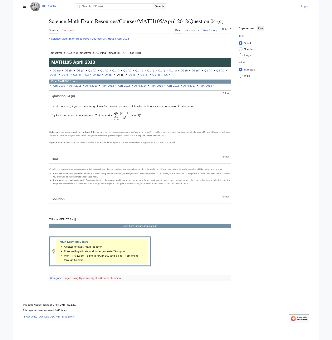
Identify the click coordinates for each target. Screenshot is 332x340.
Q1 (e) (104, 70)
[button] (25, 6)
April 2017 (189, 85)
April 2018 (123, 38)
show (225, 156)
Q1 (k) (173, 70)
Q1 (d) (92, 70)
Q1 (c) (80, 70)
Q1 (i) (150, 70)
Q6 (166, 74)
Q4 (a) (97, 74)
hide (260, 28)
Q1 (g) (127, 70)
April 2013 (124, 85)
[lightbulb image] (54, 251)
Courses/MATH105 (103, 38)
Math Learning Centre (74, 241)
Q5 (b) (144, 74)
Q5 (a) (132, 74)
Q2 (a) (220, 70)
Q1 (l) (184, 70)
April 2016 (173, 85)
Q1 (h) (139, 70)
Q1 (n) (208, 70)
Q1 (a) (57, 70)
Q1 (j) (161, 70)
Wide (247, 75)
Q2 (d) (77, 74)
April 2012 (108, 85)
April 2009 (59, 85)
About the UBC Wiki (49, 316)
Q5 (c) (156, 74)
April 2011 (75, 85)
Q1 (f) (115, 70)
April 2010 (91, 85)
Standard (249, 49)
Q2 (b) (53, 74)
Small (247, 42)
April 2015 (157, 85)
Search (159, 6)
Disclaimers (68, 316)
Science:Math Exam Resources (70, 38)
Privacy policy (30, 316)
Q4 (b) (109, 74)
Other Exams (63, 81)
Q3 (87, 74)
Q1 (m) (196, 70)
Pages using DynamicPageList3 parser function (92, 277)
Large (247, 55)
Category (55, 277)
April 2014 (140, 85)
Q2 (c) (65, 74)
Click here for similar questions (140, 226)
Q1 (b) (69, 70)
